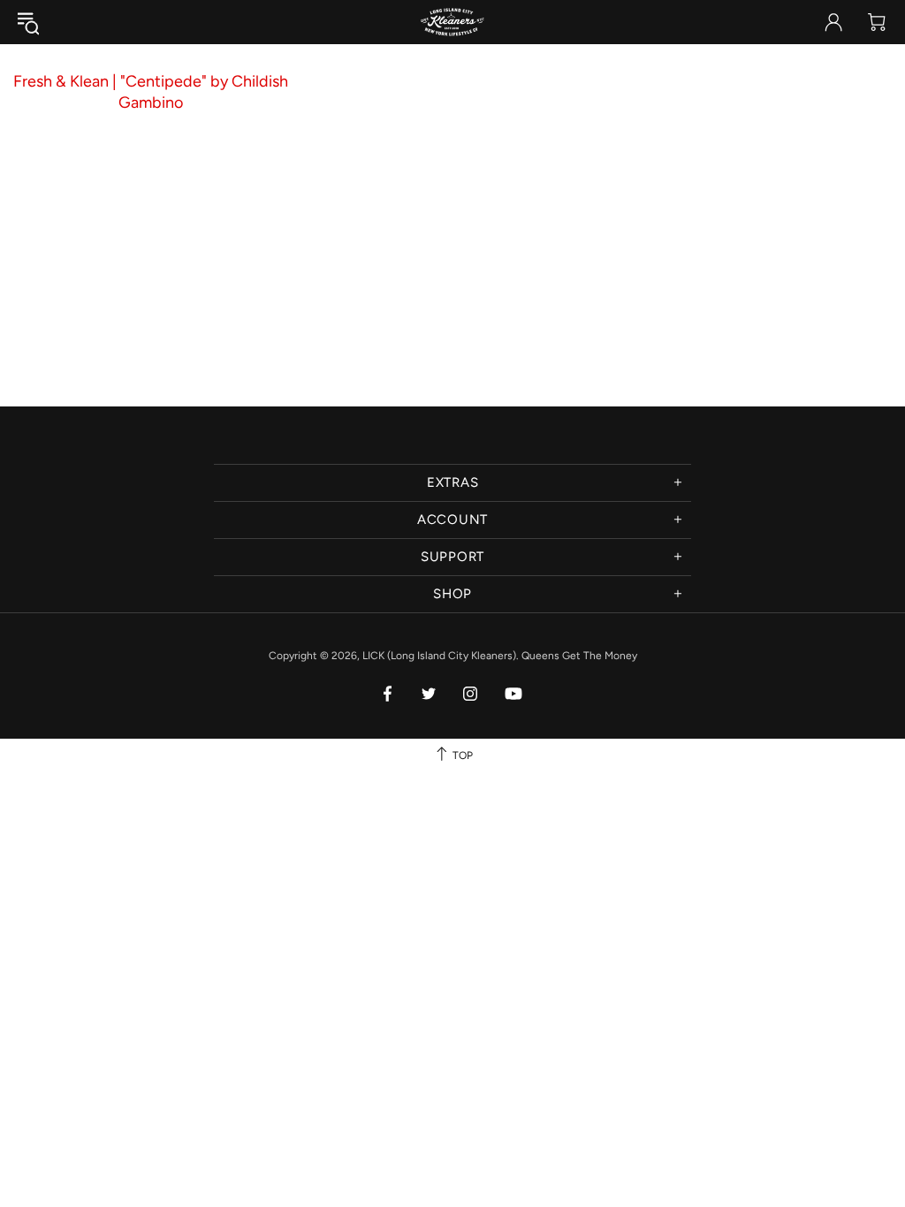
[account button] (833, 22)
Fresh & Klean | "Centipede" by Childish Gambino (150, 92)
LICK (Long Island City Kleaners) (452, 22)
